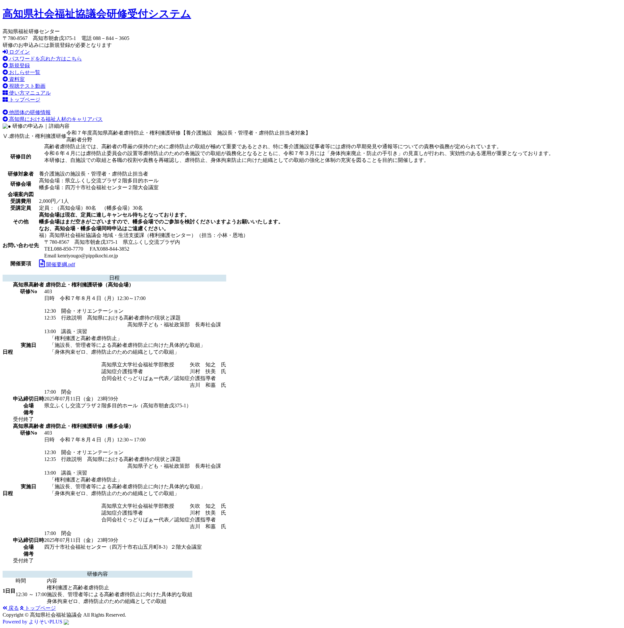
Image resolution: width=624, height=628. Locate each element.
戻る (13, 608)
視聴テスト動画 (27, 86)
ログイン (19, 52)
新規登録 (19, 65)
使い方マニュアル (29, 93)
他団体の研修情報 (29, 112)
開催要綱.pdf (60, 264)
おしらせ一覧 (24, 72)
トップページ (24, 99)
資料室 (16, 79)
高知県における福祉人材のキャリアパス (55, 119)
